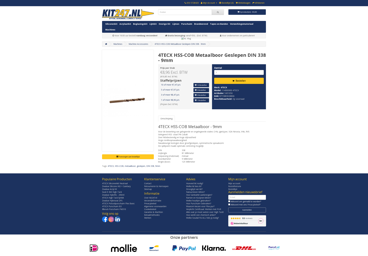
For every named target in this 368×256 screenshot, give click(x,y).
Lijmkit (153, 24)
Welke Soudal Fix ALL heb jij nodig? (202, 217)
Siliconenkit (111, 24)
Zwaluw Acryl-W (109, 189)
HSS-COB (119, 166)
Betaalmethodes (152, 215)
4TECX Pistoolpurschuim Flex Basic (118, 203)
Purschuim (186, 24)
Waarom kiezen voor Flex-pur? (200, 206)
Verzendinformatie (152, 200)
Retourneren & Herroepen (156, 186)
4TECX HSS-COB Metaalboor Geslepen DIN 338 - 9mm (180, 44)
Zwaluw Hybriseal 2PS (112, 200)
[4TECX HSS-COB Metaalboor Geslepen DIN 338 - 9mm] (128, 100)
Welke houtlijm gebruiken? (198, 200)
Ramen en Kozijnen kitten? (198, 197)
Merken (147, 217)
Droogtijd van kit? (194, 189)
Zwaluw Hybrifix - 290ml (113, 194)
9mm (157, 166)
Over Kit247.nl (150, 197)
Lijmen (175, 24)
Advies (190, 179)
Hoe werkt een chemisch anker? (201, 215)
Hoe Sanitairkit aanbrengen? (199, 194)
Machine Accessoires (138, 44)
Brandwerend (201, 24)
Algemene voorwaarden (155, 206)
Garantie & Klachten (153, 212)
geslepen (141, 166)
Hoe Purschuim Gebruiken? (198, 203)
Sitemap (148, 189)
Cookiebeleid (150, 209)
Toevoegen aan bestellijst (129, 156)
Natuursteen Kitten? (195, 192)
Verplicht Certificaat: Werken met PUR (203, 209)
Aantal (218, 67)
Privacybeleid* (254, 204)
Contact (148, 183)
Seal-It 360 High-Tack (112, 192)
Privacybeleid (150, 203)
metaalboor (130, 166)
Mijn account (234, 183)
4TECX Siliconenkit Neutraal (115, 183)
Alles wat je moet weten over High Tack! (205, 212)
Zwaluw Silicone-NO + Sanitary (116, 186)
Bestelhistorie (234, 186)
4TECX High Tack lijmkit (113, 197)
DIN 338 (150, 166)
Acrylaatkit (125, 24)
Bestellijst (232, 189)
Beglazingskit (140, 24)
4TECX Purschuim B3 (112, 206)
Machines (110, 29)
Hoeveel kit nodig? (194, 183)
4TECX (224, 87)
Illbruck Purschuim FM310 (114, 209)
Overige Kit (164, 24)
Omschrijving (166, 118)
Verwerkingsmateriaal (241, 24)
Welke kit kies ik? (194, 186)
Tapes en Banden (219, 24)
